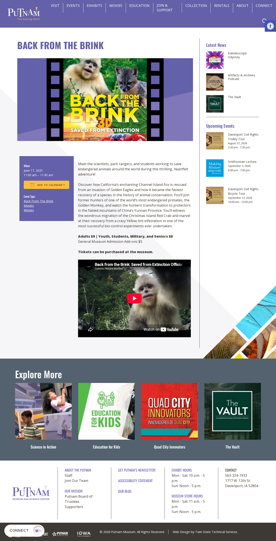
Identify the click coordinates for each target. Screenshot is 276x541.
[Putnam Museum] (23, 14)
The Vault (234, 97)
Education (139, 5)
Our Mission (73, 491)
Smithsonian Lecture (242, 162)
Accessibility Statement (135, 480)
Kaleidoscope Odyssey (237, 55)
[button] (270, 26)
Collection (196, 5)
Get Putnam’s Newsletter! (136, 470)
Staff (68, 475)
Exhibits (94, 5)
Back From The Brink (38, 201)
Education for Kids (106, 447)
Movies (115, 5)
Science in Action (43, 447)
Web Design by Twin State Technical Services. (205, 532)
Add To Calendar (49, 185)
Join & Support (165, 8)
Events (73, 5)
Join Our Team (76, 480)
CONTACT (231, 470)
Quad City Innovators (169, 447)
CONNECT (264, 5)
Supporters (74, 506)
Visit (55, 5)
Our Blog (125, 491)
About (243, 5)
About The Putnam (78, 470)
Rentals (221, 5)
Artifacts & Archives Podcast (241, 77)
